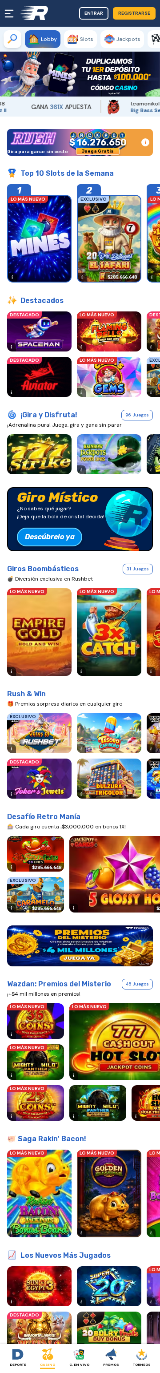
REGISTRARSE (134, 13)
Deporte (18, 1364)
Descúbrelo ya (50, 537)
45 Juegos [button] (137, 984)
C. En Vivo (79, 1364)
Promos (111, 1364)
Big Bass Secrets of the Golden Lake (119, 110)
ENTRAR (93, 13)
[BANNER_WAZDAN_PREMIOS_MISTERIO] (80, 945)
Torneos (142, 1364)
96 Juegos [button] (137, 415)
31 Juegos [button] (138, 569)
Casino (47, 1364)
